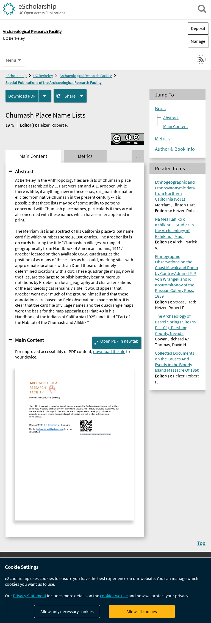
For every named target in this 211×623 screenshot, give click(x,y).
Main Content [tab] (33, 156)
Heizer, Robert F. (53, 125)
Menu (11, 60)
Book (160, 109)
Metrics (162, 139)
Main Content (29, 340)
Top (201, 543)
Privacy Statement (29, 595)
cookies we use (114, 595)
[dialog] (105, 590)
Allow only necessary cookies (67, 611)
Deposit (198, 28)
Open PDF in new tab (119, 341)
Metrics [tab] (85, 156)
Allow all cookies (141, 611)
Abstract (24, 171)
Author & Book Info (175, 149)
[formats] (44, 96)
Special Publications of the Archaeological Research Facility (53, 82)
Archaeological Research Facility (86, 75)
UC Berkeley (14, 38)
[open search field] (202, 9)
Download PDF (21, 96)
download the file (109, 351)
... (138, 156)
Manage (196, 41)
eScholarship (16, 75)
